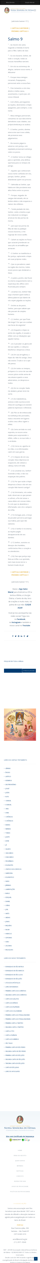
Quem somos (20, 1160)
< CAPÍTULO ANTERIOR (19, 28)
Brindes (20, 1166)
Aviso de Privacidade (20, 1186)
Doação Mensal (29, 2)
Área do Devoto (20, 1155)
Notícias (20, 1171)
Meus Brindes (10, 2)
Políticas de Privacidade (20, 1191)
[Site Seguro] (20, 1139)
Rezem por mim (20, 1181)
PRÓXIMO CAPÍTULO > (20, 31)
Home (20, 1150)
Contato (19, 1176)
